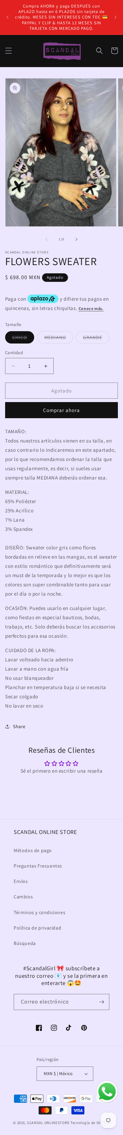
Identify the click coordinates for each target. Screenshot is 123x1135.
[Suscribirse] (101, 1002)
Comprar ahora (61, 410)
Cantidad (14, 353)
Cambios (23, 897)
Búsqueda (25, 943)
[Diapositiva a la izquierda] (46, 239)
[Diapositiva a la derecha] (76, 239)
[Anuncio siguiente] (115, 17)
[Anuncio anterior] (7, 17)
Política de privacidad (37, 928)
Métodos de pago (33, 850)
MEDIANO (58, 339)
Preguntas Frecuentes (38, 866)
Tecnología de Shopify (90, 1122)
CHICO (23, 339)
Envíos (21, 881)
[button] (8, 50)
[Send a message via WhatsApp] (107, 1091)
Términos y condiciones (39, 912)
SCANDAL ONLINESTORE (48, 1122)
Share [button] (19, 726)
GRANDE (96, 339)
